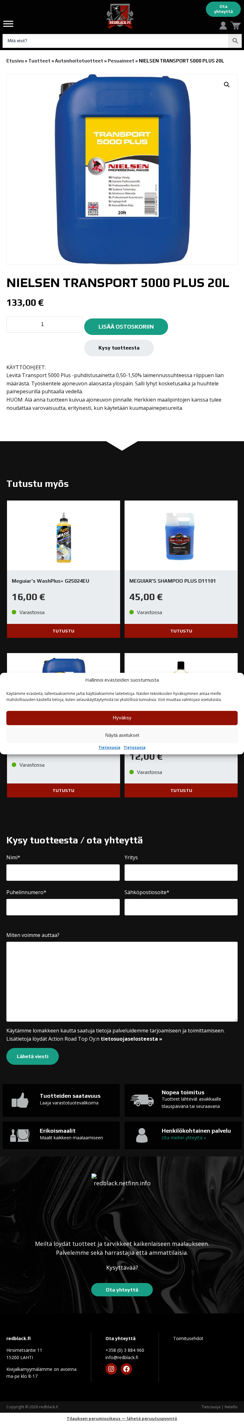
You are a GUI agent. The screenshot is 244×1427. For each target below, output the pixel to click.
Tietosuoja (109, 748)
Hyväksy (122, 718)
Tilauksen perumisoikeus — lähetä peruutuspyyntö (122, 1418)
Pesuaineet (121, 60)
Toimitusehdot (188, 1338)
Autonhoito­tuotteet (79, 60)
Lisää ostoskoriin (126, 326)
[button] (227, 84)
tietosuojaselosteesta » (131, 1038)
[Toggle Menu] (8, 24)
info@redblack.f (121, 1357)
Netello (231, 1407)
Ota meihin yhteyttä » (184, 1138)
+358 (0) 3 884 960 (124, 1350)
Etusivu (15, 60)
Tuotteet (39, 60)
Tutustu (63, 630)
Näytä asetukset (122, 735)
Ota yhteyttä (223, 9)
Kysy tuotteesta (118, 348)
